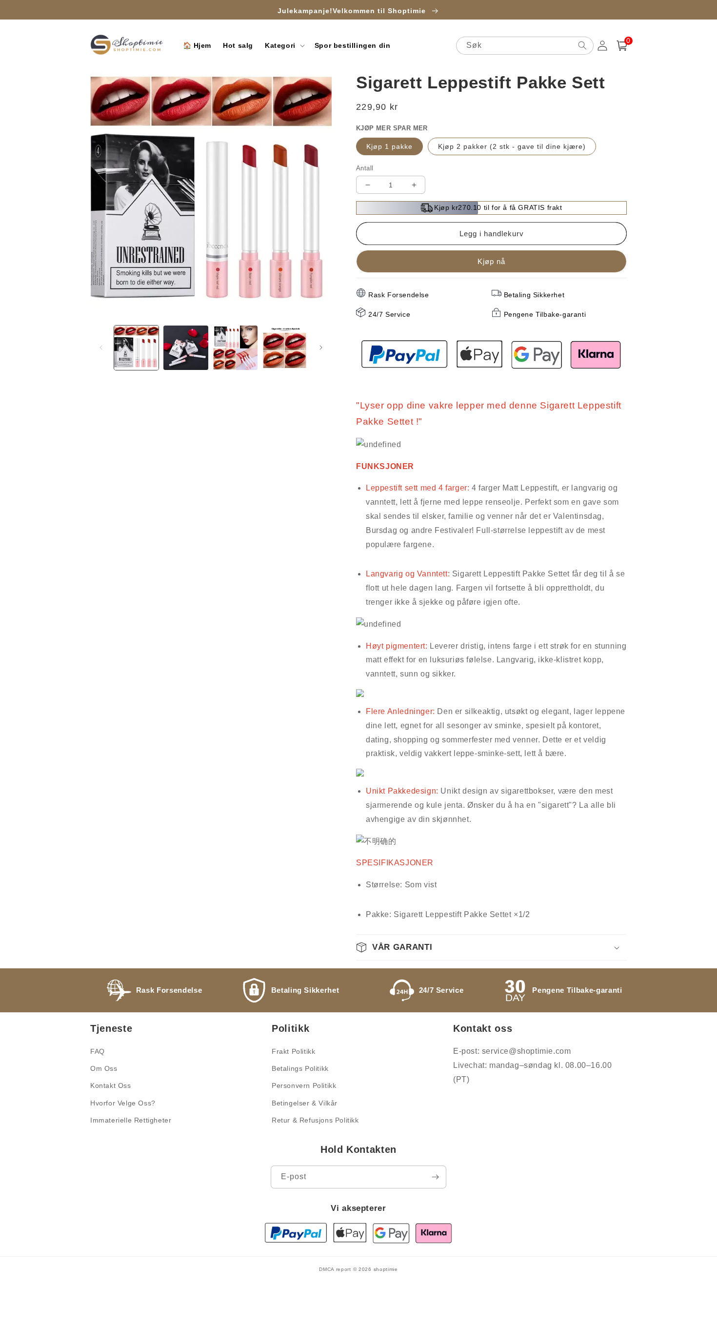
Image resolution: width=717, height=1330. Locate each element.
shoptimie (386, 1269)
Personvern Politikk (304, 1085)
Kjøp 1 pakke (389, 146)
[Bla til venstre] (101, 347)
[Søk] (582, 45)
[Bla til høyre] (321, 347)
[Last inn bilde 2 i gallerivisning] (185, 348)
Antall (364, 168)
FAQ (97, 1051)
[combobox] (525, 45)
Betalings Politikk (300, 1068)
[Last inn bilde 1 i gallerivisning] (136, 348)
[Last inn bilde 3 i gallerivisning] (235, 348)
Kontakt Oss (110, 1085)
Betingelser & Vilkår (305, 1103)
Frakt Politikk (293, 1051)
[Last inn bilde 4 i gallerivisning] (284, 348)
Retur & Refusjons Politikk (315, 1120)
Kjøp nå (491, 261)
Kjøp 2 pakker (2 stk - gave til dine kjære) (512, 146)
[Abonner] (435, 1177)
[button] (284, 45)
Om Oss (104, 1068)
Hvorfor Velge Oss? (123, 1103)
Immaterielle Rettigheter (130, 1120)
